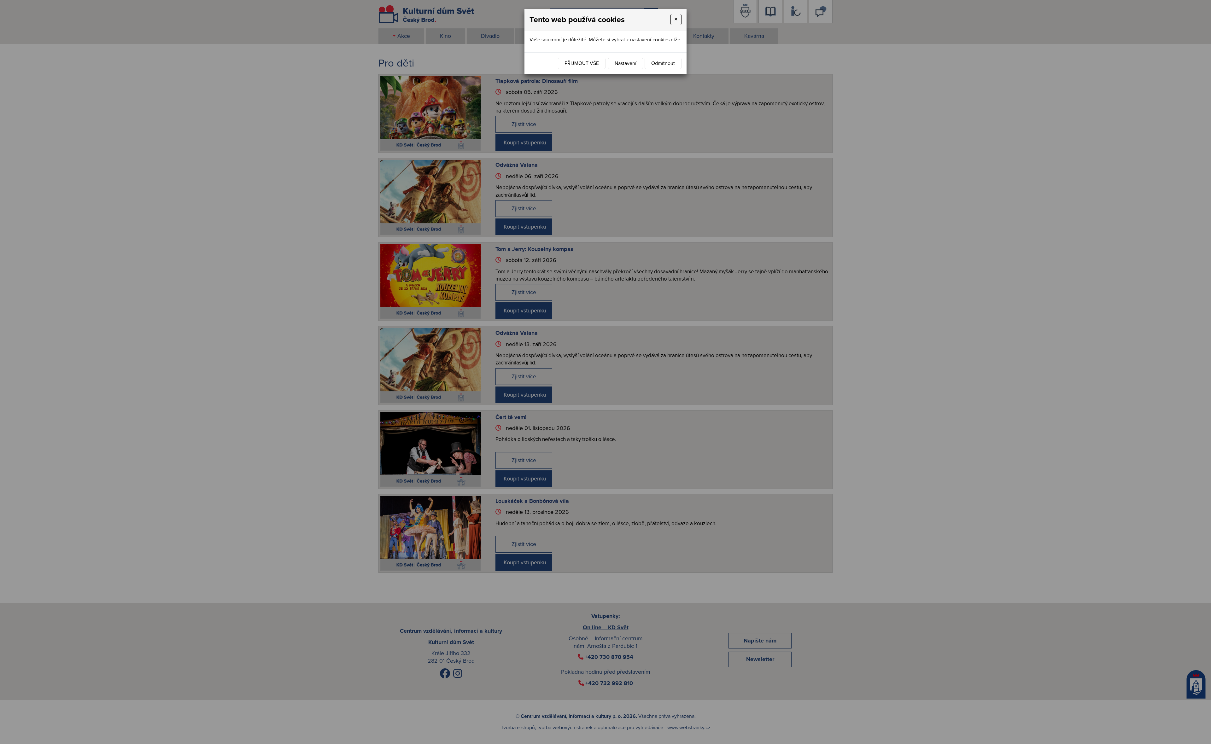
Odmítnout (663, 63)
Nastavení (625, 63)
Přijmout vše (582, 63)
